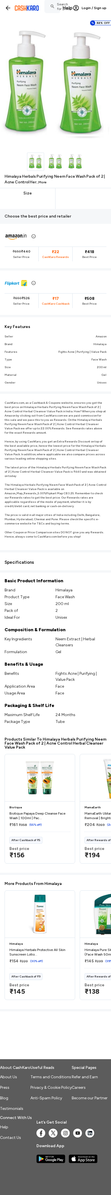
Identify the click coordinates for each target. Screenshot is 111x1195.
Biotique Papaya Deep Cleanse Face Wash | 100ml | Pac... (37, 815)
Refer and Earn (85, 1077)
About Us (8, 1077)
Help (68, 8)
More (42, 182)
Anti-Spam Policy (46, 1098)
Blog (4, 1098)
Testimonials (11, 1108)
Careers (79, 1087)
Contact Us (10, 1137)
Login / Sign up (94, 8)
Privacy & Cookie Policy (51, 1087)
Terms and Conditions (50, 1077)
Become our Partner (90, 1098)
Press (4, 1087)
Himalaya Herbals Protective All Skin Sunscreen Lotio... (37, 952)
